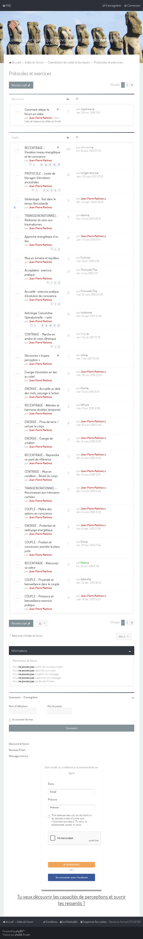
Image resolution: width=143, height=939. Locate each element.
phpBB (19, 931)
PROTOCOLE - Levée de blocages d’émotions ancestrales (40, 177)
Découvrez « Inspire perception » (37, 357)
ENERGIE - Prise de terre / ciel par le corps (42, 424)
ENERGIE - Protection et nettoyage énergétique (40, 527)
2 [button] (127, 85)
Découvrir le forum (19, 744)
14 (46, 164)
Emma (84, 257)
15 (50, 164)
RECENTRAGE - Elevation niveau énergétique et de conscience (42, 152)
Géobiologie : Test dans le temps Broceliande (40, 201)
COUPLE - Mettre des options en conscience (38, 511)
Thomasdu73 (88, 269)
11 (54, 325)
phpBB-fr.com (22, 934)
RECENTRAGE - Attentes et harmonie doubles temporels (43, 407)
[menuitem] (7, 5)
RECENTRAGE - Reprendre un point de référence (42, 457)
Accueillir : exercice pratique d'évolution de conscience (42, 293)
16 (54, 164)
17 (59, 164)
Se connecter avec (71, 877)
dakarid (85, 579)
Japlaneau (86, 109)
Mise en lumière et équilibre (42, 258)
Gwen (84, 562)
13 (42, 164)
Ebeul (83, 388)
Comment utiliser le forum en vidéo (37, 111)
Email (51, 783)
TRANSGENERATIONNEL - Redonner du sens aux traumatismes (41, 219)
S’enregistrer (31, 697)
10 (51, 325)
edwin (84, 215)
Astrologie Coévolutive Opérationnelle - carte (38, 315)
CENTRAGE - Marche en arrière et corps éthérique (40, 336)
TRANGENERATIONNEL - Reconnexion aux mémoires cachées (42, 492)
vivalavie (85, 312)
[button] (132, 85)
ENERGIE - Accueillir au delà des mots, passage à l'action (42, 390)
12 (59, 325)
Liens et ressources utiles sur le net (43, 121)
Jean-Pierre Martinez (40, 117)
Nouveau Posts (17, 750)
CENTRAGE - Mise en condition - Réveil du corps (41, 473)
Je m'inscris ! (71, 864)
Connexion (14, 697)
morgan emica (88, 173)
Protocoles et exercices (30, 73)
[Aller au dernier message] (94, 109)
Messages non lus (18, 756)
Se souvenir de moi (22, 719)
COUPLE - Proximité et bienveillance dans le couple (42, 581)
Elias (83, 541)
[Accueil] (13, 25)
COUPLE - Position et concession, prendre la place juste (42, 546)
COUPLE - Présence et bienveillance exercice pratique (39, 600)
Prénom (52, 799)
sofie (83, 355)
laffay (84, 404)
